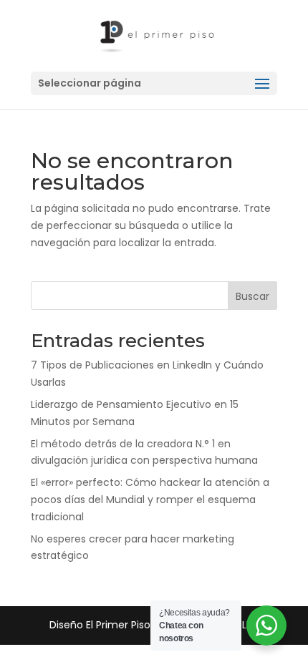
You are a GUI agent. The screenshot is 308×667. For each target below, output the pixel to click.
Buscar (252, 296)
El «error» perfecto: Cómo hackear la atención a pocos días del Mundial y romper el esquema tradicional (150, 499)
